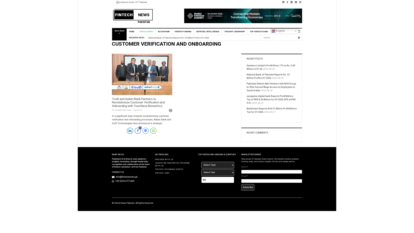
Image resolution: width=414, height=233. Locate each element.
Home (131, 31)
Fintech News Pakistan (124, 203)
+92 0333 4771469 (124, 181)
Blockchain (163, 31)
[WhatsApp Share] (153, 131)
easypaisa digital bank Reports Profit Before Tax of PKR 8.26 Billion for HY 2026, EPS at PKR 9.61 (271, 99)
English (280, 30)
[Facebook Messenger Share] (145, 131)
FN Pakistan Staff (123, 110)
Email (244, 176)
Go (204, 180)
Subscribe (248, 187)
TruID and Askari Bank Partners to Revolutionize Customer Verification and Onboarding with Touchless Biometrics (138, 102)
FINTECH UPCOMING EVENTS (169, 169)
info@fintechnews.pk (126, 177)
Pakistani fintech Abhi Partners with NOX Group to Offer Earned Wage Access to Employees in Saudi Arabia (271, 87)
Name (244, 167)
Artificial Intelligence (207, 31)
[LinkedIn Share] (130, 131)
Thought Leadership (234, 31)
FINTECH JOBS (162, 173)
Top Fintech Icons (259, 31)
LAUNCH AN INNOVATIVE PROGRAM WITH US (172, 164)
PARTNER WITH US (164, 159)
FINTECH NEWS (146, 31)
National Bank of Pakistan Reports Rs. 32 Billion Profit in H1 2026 (178, 37)
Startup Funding (182, 31)
